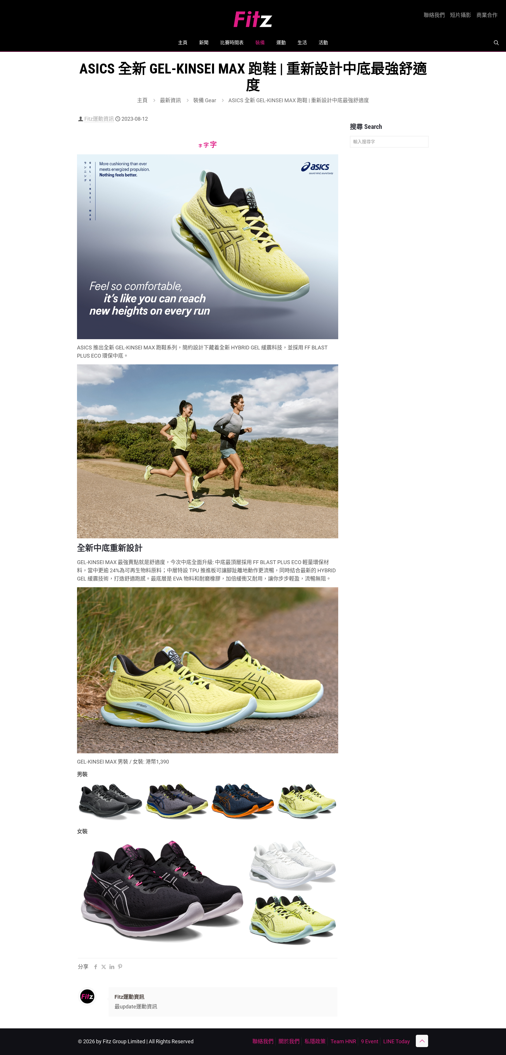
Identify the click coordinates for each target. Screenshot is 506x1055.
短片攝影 (460, 15)
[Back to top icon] (422, 1041)
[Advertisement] (389, 244)
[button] (110, 802)
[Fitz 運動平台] (253, 17)
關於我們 (289, 1041)
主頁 (142, 100)
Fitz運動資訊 (99, 119)
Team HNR (343, 1041)
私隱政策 (315, 1041)
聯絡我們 (434, 15)
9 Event (369, 1041)
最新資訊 (170, 100)
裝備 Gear (204, 100)
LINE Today (396, 1041)
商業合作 (487, 15)
